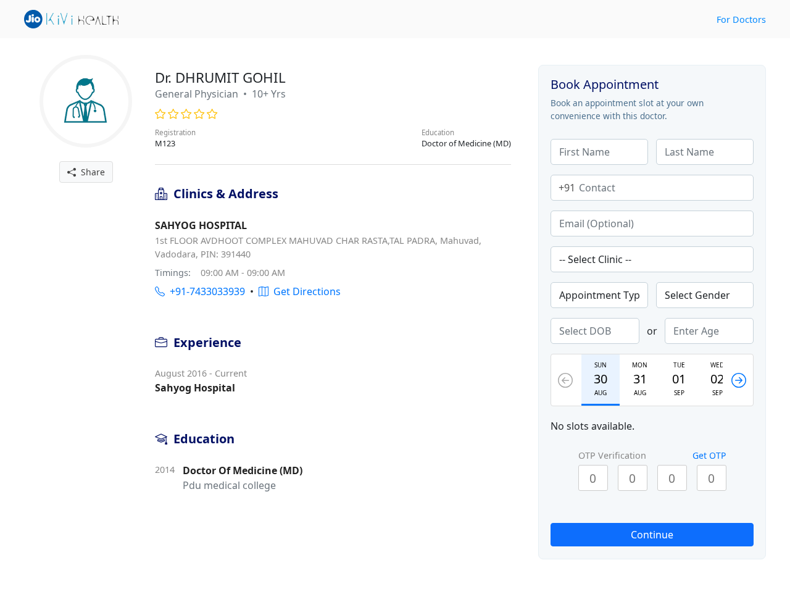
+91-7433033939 (205, 291)
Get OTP (709, 455)
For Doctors (741, 19)
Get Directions (304, 291)
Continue (652, 534)
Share (90, 172)
